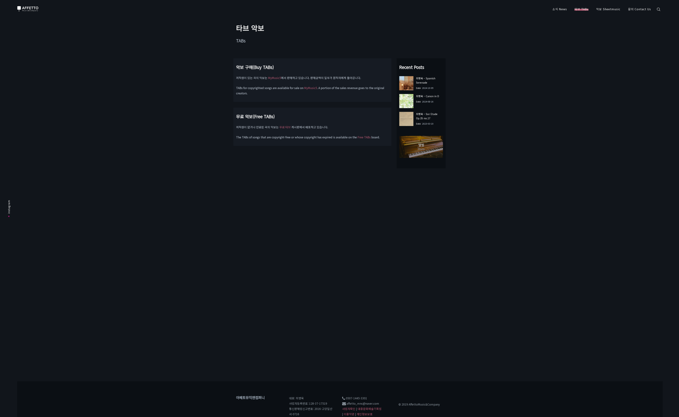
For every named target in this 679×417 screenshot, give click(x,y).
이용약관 (349, 414)
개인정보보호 (365, 414)
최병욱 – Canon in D (427, 96)
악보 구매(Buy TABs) (255, 67)
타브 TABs (581, 9)
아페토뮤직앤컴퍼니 (250, 397)
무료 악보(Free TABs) (255, 116)
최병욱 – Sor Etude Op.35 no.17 (426, 116)
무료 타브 (285, 127)
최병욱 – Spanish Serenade (425, 80)
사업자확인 (348, 409)
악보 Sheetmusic (608, 9)
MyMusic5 (274, 78)
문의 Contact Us (639, 9)
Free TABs (364, 137)
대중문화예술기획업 (370, 409)
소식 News (559, 9)
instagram (9, 207)
